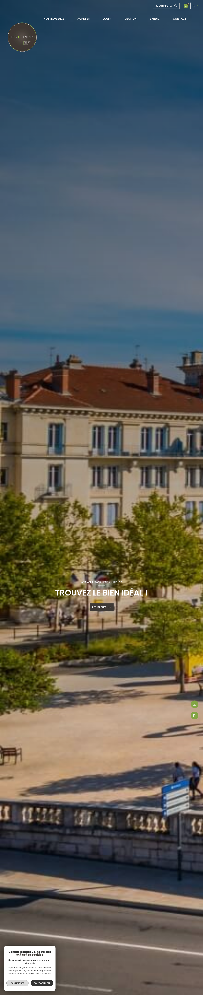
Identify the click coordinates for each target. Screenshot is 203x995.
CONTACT (180, 18)
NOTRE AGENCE (54, 18)
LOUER (107, 18)
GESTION (131, 18)
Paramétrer (17, 983)
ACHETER (84, 18)
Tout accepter (42, 983)
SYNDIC (155, 18)
